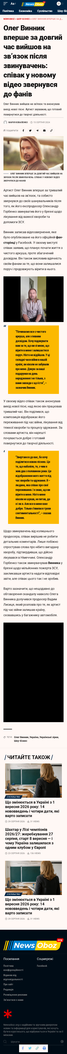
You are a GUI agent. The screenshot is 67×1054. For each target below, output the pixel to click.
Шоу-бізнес (20, 740)
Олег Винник (21, 737)
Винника (54, 563)
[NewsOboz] (33, 3)
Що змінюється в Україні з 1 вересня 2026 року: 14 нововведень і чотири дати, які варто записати (32, 809)
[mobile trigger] (6, 3)
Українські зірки (49, 737)
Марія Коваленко (18, 122)
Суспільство (13, 797)
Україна (34, 737)
